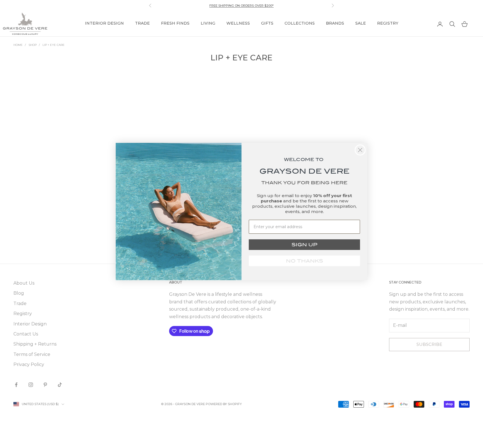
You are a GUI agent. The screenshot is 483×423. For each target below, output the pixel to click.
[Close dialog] (360, 150)
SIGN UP (304, 244)
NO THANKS (304, 261)
